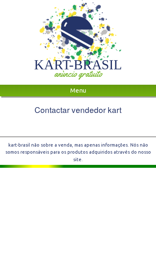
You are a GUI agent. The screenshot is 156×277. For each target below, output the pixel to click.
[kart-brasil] (78, 32)
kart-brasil (78, 64)
